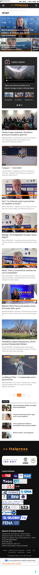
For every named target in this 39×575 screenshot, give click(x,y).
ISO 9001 (28, 550)
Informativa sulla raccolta (11, 564)
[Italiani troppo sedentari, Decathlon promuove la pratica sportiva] (19, 120)
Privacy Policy (12, 552)
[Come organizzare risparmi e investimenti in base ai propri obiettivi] (6, 426)
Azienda (5, 550)
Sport (16, 10)
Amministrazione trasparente (17, 550)
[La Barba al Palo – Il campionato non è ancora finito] (19, 365)
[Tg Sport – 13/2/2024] (19, 156)
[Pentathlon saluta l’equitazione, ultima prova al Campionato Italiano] (19, 329)
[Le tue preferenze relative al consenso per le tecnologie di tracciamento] (35, 571)
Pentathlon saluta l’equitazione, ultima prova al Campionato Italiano (18, 343)
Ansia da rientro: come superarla (23, 432)
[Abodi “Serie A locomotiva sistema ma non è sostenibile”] (19, 258)
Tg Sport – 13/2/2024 (11, 168)
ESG (34, 550)
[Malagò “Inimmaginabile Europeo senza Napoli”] (19, 222)
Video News (10, 10)
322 (14, 395)
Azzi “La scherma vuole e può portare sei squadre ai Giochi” (18, 202)
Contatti (28, 552)
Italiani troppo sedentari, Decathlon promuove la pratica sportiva (17, 133)
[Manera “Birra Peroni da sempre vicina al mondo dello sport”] (19, 294)
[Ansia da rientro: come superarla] (6, 435)
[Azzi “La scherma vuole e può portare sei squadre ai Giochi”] (19, 189)
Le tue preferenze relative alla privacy (21, 560)
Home (3, 10)
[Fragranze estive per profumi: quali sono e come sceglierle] (6, 417)
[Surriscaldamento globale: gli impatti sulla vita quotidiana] (6, 407)
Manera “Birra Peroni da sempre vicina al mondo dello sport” (18, 307)
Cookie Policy (21, 552)
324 (24, 395)
